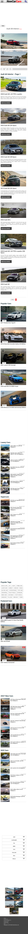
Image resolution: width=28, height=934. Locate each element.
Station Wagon (12, 590)
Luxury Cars (4, 588)
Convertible (4, 592)
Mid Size (16, 588)
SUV (10, 585)
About (5, 918)
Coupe (13, 585)
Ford (14, 849)
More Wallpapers (5, 103)
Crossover (3, 597)
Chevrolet (14, 852)
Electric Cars (4, 590)
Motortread (6, 922)
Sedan (21, 588)
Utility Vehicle (18, 594)
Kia (14, 843)
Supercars (19, 592)
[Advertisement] (14, 14)
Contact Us (6, 919)
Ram (14, 855)
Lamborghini (14, 840)
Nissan (14, 858)
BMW (14, 846)
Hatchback (11, 594)
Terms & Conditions (7, 920)
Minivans (16, 597)
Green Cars (4, 594)
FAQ (4, 923)
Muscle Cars (4, 585)
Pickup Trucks (12, 592)
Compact (11, 588)
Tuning (21, 597)
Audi (14, 837)
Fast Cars (20, 590)
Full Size (10, 597)
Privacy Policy (6, 921)
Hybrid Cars (19, 585)
